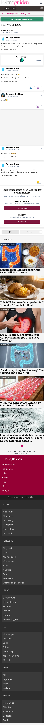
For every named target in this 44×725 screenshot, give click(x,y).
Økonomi (7, 533)
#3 (41, 95)
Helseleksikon (9, 602)
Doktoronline (9, 598)
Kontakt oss (31, 451)
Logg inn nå (22, 221)
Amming (7, 570)
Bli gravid (7, 548)
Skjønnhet (8, 679)
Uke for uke (8, 561)
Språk (9, 451)
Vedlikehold (8, 529)
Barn (5, 574)
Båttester (7, 716)
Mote (5, 667)
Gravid (6, 552)
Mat (4, 486)
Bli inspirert (8, 516)
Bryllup (6, 688)
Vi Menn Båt (9, 711)
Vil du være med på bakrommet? (22, 19)
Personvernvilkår (19, 451)
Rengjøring (8, 524)
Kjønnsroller (7, 469)
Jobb (4, 473)
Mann (5, 683)
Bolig (6, 504)
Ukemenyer (8, 634)
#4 (41, 149)
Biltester (7, 707)
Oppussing (8, 520)
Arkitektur (7, 512)
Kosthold (7, 606)
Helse (5, 482)
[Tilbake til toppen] (22, 446)
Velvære (7, 615)
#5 (41, 165)
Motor (6, 695)
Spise (5, 643)
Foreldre (8, 541)
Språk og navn (13, 32)
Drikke (6, 647)
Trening (6, 610)
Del (11, 232)
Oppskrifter (8, 638)
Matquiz (7, 660)
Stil (4, 675)
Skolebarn (8, 578)
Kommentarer (8, 464)
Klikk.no (33, 497)
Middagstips (9, 651)
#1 (41, 39)
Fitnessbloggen (10, 619)
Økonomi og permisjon (13, 583)
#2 (41, 70)
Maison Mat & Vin (11, 656)
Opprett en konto (22, 208)
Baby (5, 565)
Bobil (5, 720)
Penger (5, 490)
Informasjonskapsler (20, 454)
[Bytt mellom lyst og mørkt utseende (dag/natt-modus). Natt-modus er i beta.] (29, 454)
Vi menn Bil (8, 703)
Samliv (5, 477)
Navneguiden (9, 557)
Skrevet (12, 40)
